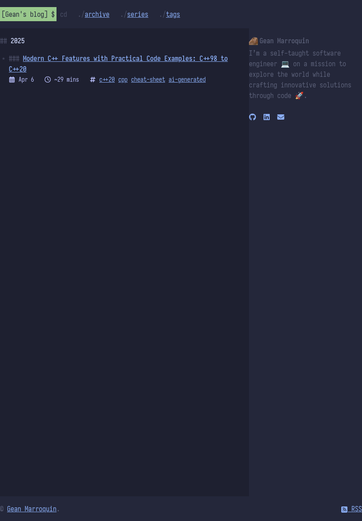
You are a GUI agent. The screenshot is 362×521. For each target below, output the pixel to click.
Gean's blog (24, 14)
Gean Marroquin (32, 508)
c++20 (107, 79)
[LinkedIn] (266, 116)
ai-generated (187, 79)
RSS (355, 508)
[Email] (280, 116)
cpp (123, 79)
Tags (173, 14)
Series (137, 14)
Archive (97, 14)
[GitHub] (252, 116)
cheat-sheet (148, 79)
